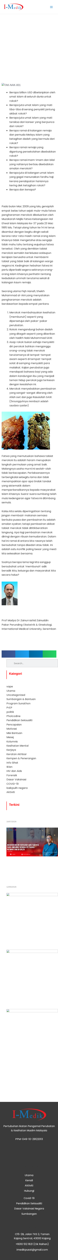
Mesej (10, 737)
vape (9, 686)
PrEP (9, 707)
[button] (8, 654)
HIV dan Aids (14, 771)
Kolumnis (12, 741)
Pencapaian (14, 724)
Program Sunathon (18, 703)
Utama (10, 691)
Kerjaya (11, 750)
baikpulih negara (17, 788)
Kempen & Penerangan (21, 758)
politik (10, 712)
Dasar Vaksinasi (16, 779)
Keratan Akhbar (16, 754)
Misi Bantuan (14, 733)
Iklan (9, 767)
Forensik (11, 775)
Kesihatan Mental (17, 746)
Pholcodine (13, 716)
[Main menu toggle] (51, 7)
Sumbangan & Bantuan (21, 699)
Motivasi (11, 729)
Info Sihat (12, 763)
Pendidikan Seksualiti (19, 720)
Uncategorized (15, 695)
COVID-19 (12, 784)
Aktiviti (10, 792)
